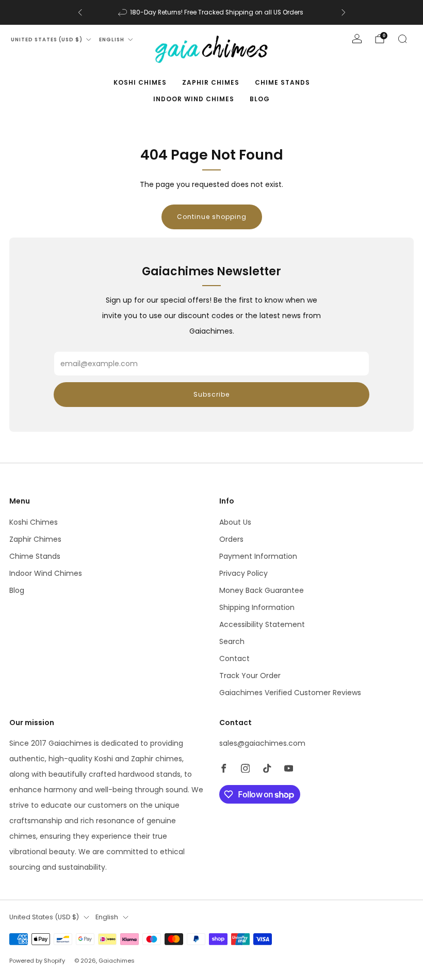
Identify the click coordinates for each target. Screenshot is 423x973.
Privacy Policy (243, 573)
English (111, 39)
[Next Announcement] (343, 12)
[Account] (357, 39)
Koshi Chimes (140, 82)
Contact (234, 658)
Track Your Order (250, 675)
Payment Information (258, 556)
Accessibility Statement (262, 624)
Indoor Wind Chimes (193, 99)
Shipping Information (257, 607)
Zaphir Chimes (210, 82)
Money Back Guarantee (261, 590)
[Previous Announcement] (80, 12)
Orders (231, 539)
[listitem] (212, 12)
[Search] (402, 39)
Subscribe (211, 394)
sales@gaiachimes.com (262, 743)
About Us (235, 522)
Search (232, 641)
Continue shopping (212, 216)
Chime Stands (282, 82)
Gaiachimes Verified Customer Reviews (290, 692)
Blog (260, 99)
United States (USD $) (47, 39)
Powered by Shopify (37, 960)
